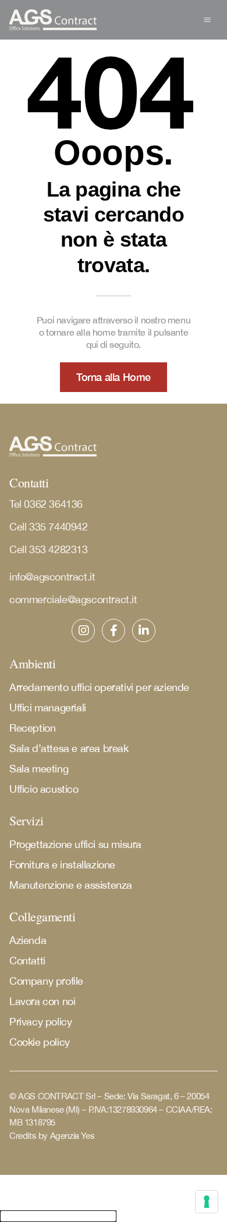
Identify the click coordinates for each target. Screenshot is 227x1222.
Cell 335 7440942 (49, 527)
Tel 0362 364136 (46, 504)
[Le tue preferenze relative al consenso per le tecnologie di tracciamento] (207, 1202)
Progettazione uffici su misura (75, 844)
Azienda (27, 940)
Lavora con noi (42, 1001)
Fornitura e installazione (62, 864)
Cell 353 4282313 (48, 549)
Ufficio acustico (44, 789)
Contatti (27, 960)
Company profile (46, 981)
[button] (207, 19)
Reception (32, 728)
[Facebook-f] (113, 630)
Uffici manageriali (47, 707)
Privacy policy (40, 1022)
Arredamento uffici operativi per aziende (99, 687)
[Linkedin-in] (143, 630)
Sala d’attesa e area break (69, 748)
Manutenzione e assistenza (70, 885)
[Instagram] (83, 630)
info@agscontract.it (52, 577)
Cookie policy (39, 1042)
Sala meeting (38, 769)
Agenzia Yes (72, 1136)
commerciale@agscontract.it (73, 599)
